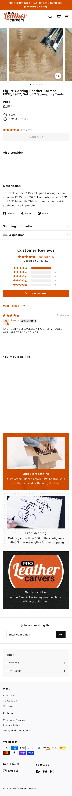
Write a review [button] (36, 293)
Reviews (8, 706)
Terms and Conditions (16, 730)
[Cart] (58, 16)
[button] (11, 130)
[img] (11, 315)
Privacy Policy (11, 725)
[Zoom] (58, 76)
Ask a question (14, 235)
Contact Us (10, 700)
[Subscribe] (61, 634)
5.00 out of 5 (45, 257)
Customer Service (14, 720)
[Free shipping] (36, 512)
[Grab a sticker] (36, 571)
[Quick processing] (36, 453)
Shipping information (18, 226)
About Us (9, 695)
